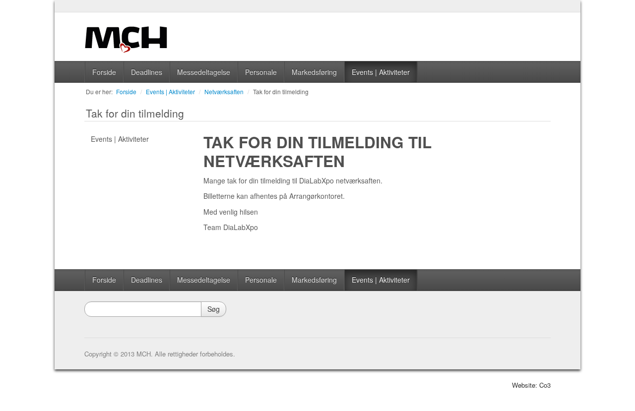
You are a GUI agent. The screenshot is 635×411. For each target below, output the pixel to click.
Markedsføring (314, 72)
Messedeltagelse (203, 72)
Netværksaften (224, 91)
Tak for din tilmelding (281, 91)
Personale (261, 72)
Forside (104, 72)
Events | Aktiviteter (381, 72)
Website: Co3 (531, 385)
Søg (213, 309)
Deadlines (146, 72)
